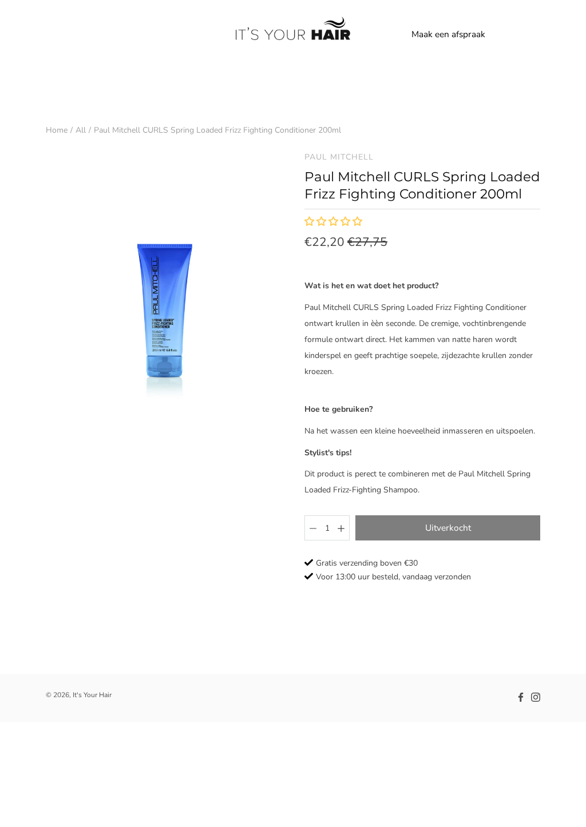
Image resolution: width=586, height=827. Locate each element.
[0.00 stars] (334, 222)
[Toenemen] (341, 527)
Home (57, 130)
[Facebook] (520, 697)
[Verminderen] (313, 527)
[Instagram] (535, 697)
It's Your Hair (92, 694)
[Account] (506, 34)
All (81, 130)
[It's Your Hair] (293, 34)
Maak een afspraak (448, 34)
